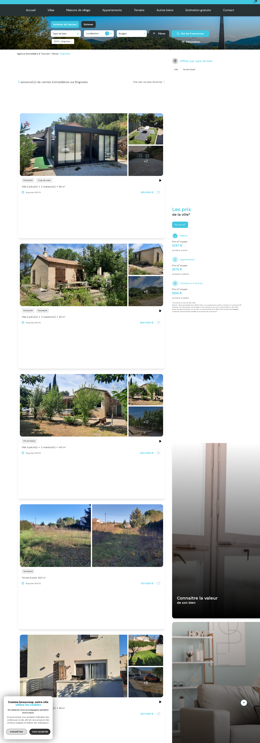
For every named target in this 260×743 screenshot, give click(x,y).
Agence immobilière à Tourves (33, 53)
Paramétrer (16, 731)
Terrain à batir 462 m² (34, 577)
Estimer (88, 24)
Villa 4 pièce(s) (43, 316)
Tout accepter (40, 731)
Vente (55, 53)
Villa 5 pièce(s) (43, 186)
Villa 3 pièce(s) (44, 447)
